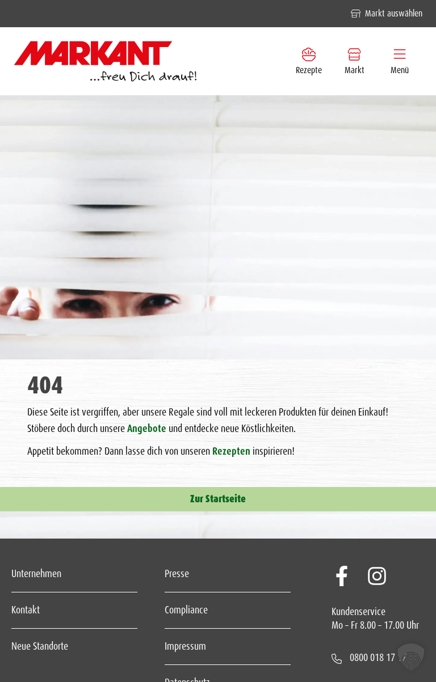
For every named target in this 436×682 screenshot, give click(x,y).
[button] (411, 657)
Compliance (186, 610)
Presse (177, 574)
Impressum (185, 646)
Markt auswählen (393, 13)
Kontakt (25, 610)
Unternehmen (36, 574)
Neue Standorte (39, 646)
